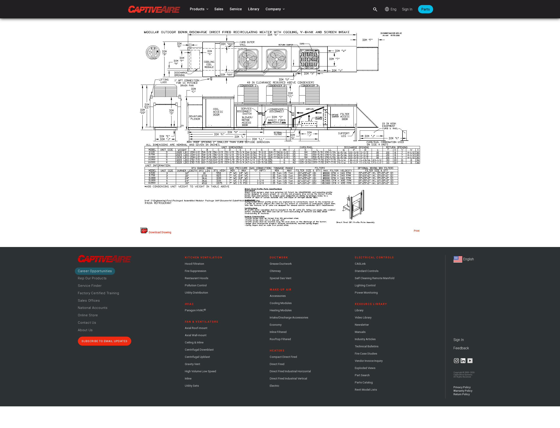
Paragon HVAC (195, 310)
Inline (188, 378)
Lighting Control (365, 285)
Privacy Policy (462, 387)
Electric (274, 385)
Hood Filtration (194, 263)
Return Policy (461, 394)
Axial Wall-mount (195, 335)
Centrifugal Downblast (199, 349)
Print (417, 230)
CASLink (360, 263)
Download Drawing (159, 232)
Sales (218, 9)
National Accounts (93, 308)
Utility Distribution (196, 292)
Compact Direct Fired (283, 356)
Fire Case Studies (366, 353)
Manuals (360, 332)
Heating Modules (281, 310)
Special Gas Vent (280, 278)
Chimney (275, 271)
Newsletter (362, 324)
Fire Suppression (195, 271)
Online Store (88, 315)
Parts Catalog (364, 382)
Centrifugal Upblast (197, 356)
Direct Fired (277, 364)
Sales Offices (89, 301)
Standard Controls (366, 271)
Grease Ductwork (281, 263)
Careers (95, 271)
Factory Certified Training (98, 293)
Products (199, 9)
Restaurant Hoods (196, 278)
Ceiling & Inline (194, 342)
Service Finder (90, 286)
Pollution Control (196, 285)
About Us (85, 330)
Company (275, 9)
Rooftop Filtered (280, 339)
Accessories (278, 296)
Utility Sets (192, 385)
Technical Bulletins (366, 346)
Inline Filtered (278, 332)
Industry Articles (365, 339)
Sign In (407, 9)
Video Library (363, 317)
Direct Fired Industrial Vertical (288, 378)
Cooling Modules (281, 303)
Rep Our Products (92, 278)
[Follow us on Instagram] (456, 360)
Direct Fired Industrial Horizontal (290, 371)
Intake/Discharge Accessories (289, 317)
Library (253, 9)
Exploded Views (365, 368)
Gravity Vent (192, 364)
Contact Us (87, 323)
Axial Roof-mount (196, 328)
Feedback (461, 348)
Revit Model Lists (366, 389)
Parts (425, 9)
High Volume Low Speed (200, 371)
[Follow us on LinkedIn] (463, 360)
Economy (276, 324)
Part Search (362, 375)
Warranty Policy (462, 390)
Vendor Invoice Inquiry (369, 360)
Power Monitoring (366, 292)
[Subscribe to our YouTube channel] (469, 360)
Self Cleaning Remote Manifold (374, 278)
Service (236, 9)
